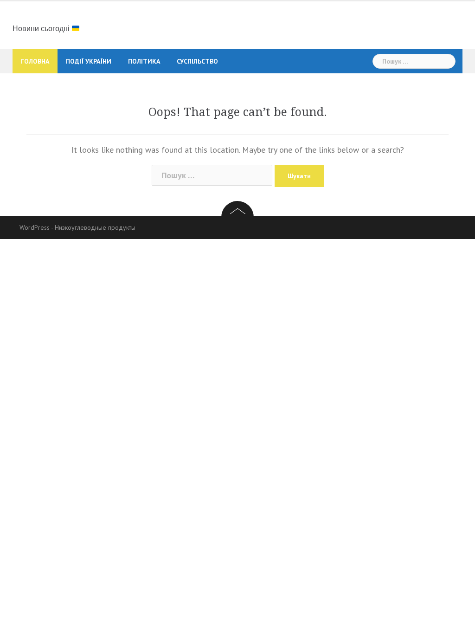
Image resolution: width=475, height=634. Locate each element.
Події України (88, 61)
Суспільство (197, 61)
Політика (144, 61)
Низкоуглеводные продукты (95, 227)
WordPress (34, 227)
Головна (35, 61)
